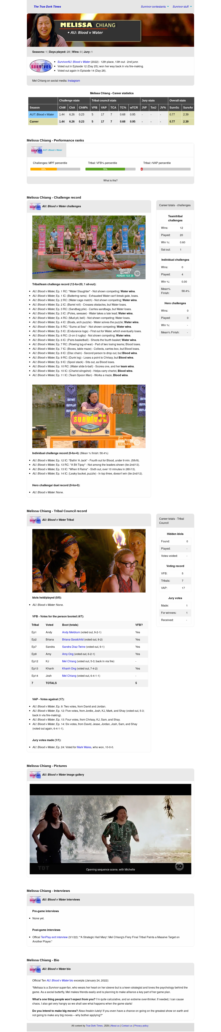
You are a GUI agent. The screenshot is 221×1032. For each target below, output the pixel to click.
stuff (181, 6)
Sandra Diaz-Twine (73, 647)
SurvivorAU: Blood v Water (73, 62)
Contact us (127, 1025)
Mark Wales (84, 747)
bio (60, 980)
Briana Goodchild (73, 639)
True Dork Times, (94, 1025)
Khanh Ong (69, 668)
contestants (153, 6)
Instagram (74, 80)
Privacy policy (141, 1025)
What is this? (110, 180)
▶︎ (188, 829)
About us (115, 1025)
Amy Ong (68, 654)
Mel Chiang (69, 661)
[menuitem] (154, 6)
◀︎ (34, 829)
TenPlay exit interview (54, 937)
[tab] (46, 150)
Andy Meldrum (71, 632)
